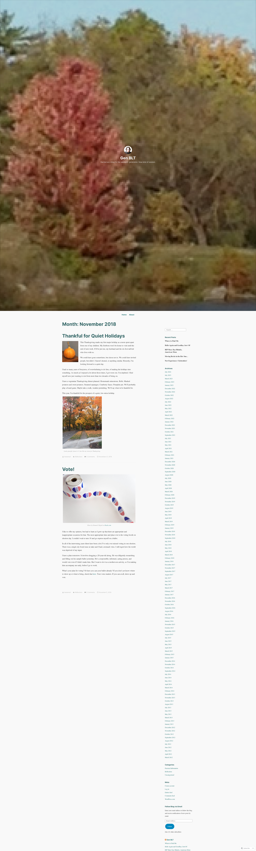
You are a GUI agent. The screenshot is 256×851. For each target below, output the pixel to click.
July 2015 (168, 638)
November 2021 (170, 428)
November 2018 (170, 535)
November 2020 (170, 465)
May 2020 (168, 485)
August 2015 (169, 634)
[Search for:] (175, 329)
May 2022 (168, 408)
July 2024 (168, 372)
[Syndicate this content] (165, 840)
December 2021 (170, 425)
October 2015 (169, 628)
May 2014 (168, 681)
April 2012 (168, 754)
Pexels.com (108, 525)
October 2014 (169, 668)
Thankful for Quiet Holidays (93, 336)
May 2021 (168, 445)
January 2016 (169, 621)
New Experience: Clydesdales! (176, 360)
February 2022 (169, 418)
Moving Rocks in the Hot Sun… (176, 356)
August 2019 (169, 508)
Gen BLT (128, 158)
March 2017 (169, 588)
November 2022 (170, 392)
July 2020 (168, 478)
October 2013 (169, 701)
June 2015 (168, 641)
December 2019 (170, 498)
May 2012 (168, 751)
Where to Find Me (171, 341)
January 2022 (169, 422)
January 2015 (169, 658)
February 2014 (169, 691)
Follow (170, 826)
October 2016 (169, 604)
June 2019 (168, 511)
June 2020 (168, 481)
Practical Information (171, 768)
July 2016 (168, 614)
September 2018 (170, 538)
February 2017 (169, 591)
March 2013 (169, 717)
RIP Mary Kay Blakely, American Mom (173, 350)
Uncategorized (169, 775)
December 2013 (170, 694)
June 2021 (168, 442)
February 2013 (169, 721)
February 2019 (169, 525)
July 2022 (168, 402)
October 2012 (169, 734)
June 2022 (168, 405)
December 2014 (170, 661)
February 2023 (169, 382)
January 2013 (169, 724)
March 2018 (169, 555)
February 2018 (169, 558)
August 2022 (169, 398)
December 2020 (170, 461)
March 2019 (169, 521)
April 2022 (168, 412)
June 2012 (168, 747)
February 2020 (169, 495)
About (131, 315)
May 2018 (168, 548)
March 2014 (169, 687)
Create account (169, 786)
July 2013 (168, 707)
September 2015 (170, 631)
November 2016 (170, 601)
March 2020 (169, 491)
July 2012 (168, 744)
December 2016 (170, 598)
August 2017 (169, 575)
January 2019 (169, 528)
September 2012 (170, 737)
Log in (167, 789)
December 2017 (170, 565)
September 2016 (170, 608)
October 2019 (169, 505)
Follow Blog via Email (173, 807)
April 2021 (168, 448)
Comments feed (170, 796)
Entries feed (168, 792)
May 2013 (168, 714)
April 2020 (168, 488)
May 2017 (168, 584)
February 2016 (169, 618)
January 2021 (169, 458)
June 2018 (168, 545)
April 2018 (168, 551)
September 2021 (170, 435)
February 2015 (169, 654)
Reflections (78, 456)
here (94, 574)
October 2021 (169, 432)
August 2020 (169, 475)
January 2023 (169, 385)
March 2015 (169, 651)
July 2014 (168, 674)
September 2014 (170, 671)
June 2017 (168, 581)
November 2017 (170, 568)
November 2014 (170, 664)
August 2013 (169, 704)
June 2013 (168, 711)
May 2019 (168, 515)
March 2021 (169, 452)
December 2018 (170, 531)
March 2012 (169, 757)
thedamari (67, 456)
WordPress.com (170, 799)
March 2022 (169, 415)
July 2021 (168, 438)
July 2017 (168, 578)
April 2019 (168, 518)
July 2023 (168, 375)
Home (124, 315)
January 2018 (169, 561)
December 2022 (170, 388)
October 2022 (169, 395)
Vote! (68, 469)
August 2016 (169, 611)
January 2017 (169, 594)
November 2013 (170, 698)
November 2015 (170, 624)
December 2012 (170, 727)
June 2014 (168, 677)
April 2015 (168, 648)
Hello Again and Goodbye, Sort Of (177, 345)
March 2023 (169, 378)
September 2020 (170, 472)
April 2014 (168, 684)
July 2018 (168, 541)
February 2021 (169, 455)
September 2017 (170, 571)
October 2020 (169, 468)
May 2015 (168, 644)
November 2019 (170, 501)
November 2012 (170, 731)
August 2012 (169, 741)
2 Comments (90, 456)
